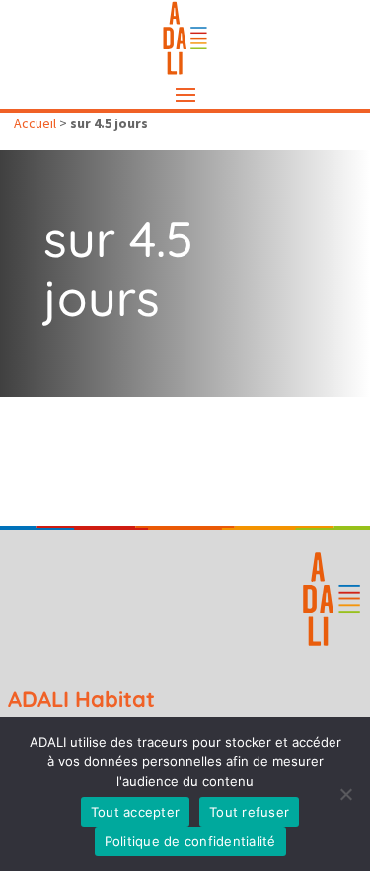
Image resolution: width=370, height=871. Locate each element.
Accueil (35, 123)
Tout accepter (135, 812)
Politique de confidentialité (190, 841)
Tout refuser (249, 812)
